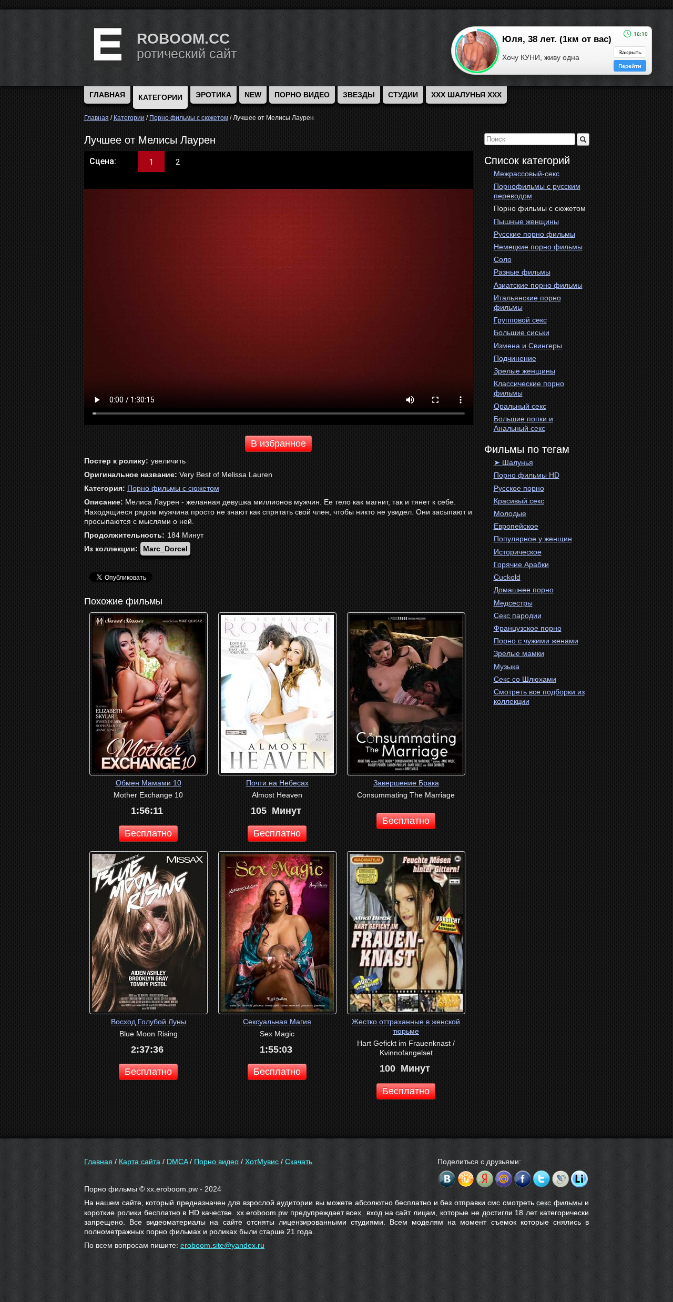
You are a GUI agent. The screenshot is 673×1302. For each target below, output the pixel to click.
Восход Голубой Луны (148, 1021)
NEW (252, 94)
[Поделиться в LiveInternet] (579, 1178)
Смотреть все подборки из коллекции (539, 696)
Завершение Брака (406, 783)
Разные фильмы (522, 272)
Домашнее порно (524, 590)
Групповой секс (520, 320)
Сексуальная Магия (277, 1021)
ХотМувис (262, 1161)
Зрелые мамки (519, 653)
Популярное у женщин (533, 538)
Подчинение (515, 358)
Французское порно (528, 628)
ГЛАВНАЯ (107, 94)
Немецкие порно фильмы (538, 247)
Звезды (359, 94)
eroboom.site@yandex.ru (222, 1245)
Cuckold (507, 577)
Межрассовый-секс (526, 173)
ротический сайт (187, 53)
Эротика (213, 94)
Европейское (516, 526)
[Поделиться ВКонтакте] (447, 1178)
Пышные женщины (526, 221)
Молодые (510, 513)
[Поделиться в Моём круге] (484, 1178)
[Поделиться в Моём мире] (503, 1178)
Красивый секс (519, 501)
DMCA (177, 1161)
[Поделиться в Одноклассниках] (465, 1178)
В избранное (278, 443)
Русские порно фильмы (534, 234)
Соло (503, 259)
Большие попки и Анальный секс (523, 423)
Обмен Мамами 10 (148, 783)
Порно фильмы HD (526, 475)
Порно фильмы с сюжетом (540, 208)
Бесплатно (148, 833)
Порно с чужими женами (536, 641)
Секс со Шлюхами (525, 679)
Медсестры (513, 603)
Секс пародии (518, 615)
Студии (403, 94)
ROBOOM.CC (183, 39)
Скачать (298, 1161)
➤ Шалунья (513, 462)
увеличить (168, 461)
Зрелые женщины (524, 371)
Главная (98, 1161)
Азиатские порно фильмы (538, 285)
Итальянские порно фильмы (527, 302)
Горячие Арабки (521, 564)
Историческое (518, 552)
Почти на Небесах (277, 783)
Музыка (506, 666)
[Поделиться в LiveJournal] (560, 1178)
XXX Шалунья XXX (466, 94)
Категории (160, 97)
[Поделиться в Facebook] (522, 1178)
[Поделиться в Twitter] (541, 1178)
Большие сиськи (521, 332)
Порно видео (302, 94)
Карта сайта (139, 1161)
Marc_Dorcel (165, 548)
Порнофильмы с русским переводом (537, 191)
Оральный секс (520, 406)
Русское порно (519, 488)
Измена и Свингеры (528, 345)
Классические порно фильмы (529, 388)
